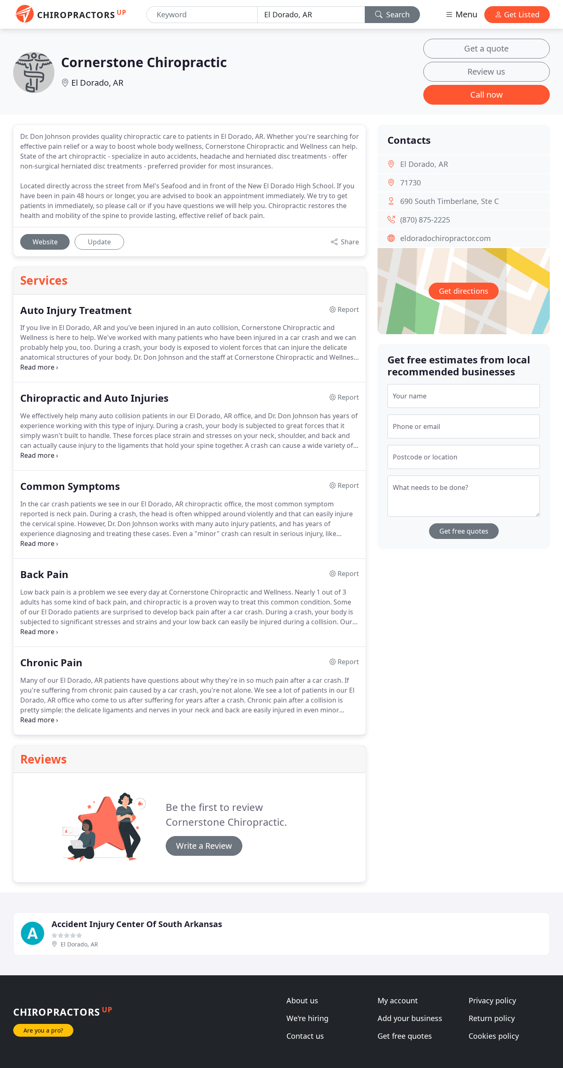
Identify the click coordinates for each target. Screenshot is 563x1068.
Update (99, 241)
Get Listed (521, 14)
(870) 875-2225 (425, 220)
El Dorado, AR (97, 82)
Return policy (492, 1018)
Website (45, 241)
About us (302, 1000)
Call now (486, 94)
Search (397, 14)
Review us (486, 71)
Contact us (305, 1036)
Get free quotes (463, 531)
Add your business (410, 1018)
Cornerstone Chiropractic (144, 62)
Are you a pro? (43, 1030)
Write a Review (204, 845)
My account (398, 1000)
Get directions (463, 291)
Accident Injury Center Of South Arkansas (137, 924)
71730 (410, 182)
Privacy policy (492, 1000)
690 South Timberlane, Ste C (449, 201)
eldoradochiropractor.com (445, 238)
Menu (465, 14)
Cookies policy (494, 1036)
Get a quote (486, 48)
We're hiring (307, 1018)
